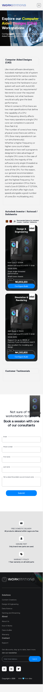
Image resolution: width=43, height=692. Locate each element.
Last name (6, 467)
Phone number (8, 446)
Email (5, 436)
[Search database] (39, 5)
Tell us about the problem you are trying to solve (18, 477)
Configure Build (21, 286)
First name (6, 457)
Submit (21, 493)
